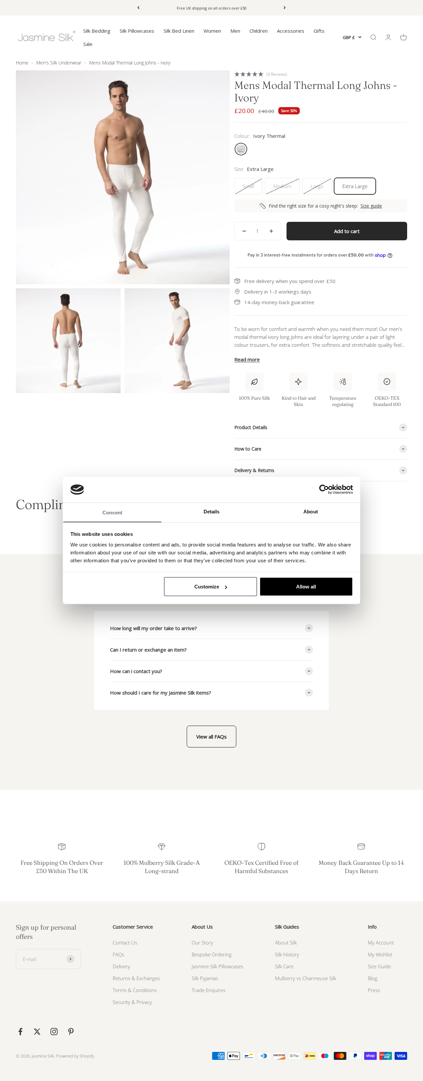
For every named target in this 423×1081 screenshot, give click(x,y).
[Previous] (138, 8)
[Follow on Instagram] (54, 1031)
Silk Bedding (96, 30)
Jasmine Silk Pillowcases (217, 966)
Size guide (371, 206)
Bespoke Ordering (212, 954)
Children (259, 30)
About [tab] (310, 511)
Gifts (319, 30)
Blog (372, 978)
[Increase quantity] (271, 231)
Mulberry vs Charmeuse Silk (305, 978)
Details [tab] (212, 511)
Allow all (306, 586)
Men (235, 30)
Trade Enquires (208, 990)
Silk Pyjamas (205, 978)
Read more (247, 359)
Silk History (287, 954)
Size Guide (379, 966)
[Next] (285, 8)
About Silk (286, 942)
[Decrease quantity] (244, 231)
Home (22, 63)
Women (212, 30)
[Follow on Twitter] (37, 1031)
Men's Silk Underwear (58, 63)
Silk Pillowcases (137, 30)
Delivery (121, 966)
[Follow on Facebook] (20, 1031)
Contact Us (125, 942)
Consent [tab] (112, 512)
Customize (206, 586)
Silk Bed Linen (179, 30)
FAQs (118, 954)
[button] (320, 74)
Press (374, 990)
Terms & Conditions (135, 990)
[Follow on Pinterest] (70, 1031)
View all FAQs (211, 736)
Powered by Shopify (75, 1056)
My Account (381, 942)
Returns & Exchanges (136, 978)
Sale (88, 44)
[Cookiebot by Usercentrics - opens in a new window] (324, 490)
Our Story (202, 942)
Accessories (290, 30)
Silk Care (284, 966)
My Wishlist (380, 954)
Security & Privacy (132, 1002)
